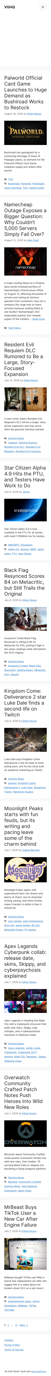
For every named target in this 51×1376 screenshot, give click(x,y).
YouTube (9, 1310)
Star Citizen (24, 553)
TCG (10, 179)
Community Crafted (30, 1181)
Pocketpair (38, 183)
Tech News (14, 328)
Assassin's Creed (18, 665)
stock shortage (12, 187)
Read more (38, 319)
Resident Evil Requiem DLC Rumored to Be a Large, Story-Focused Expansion (23, 359)
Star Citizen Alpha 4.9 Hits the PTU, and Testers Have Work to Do (25, 476)
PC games (30, 929)
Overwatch (10, 1190)
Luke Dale (26, 787)
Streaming (39, 787)
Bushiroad (14, 183)
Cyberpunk (10, 1052)
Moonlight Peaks (13, 929)
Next (24, 1325)
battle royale (33, 1048)
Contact (8, 1340)
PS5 (6, 674)
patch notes (24, 1190)
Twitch (8, 791)
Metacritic (39, 670)
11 (16, 1325)
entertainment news (19, 1301)
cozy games (15, 921)
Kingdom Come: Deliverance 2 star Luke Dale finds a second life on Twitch (25, 703)
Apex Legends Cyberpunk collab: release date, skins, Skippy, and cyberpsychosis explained (25, 961)
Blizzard (12, 1181)
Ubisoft (14, 674)
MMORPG (13, 545)
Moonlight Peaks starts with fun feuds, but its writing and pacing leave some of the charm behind (23, 826)
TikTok (32, 1305)
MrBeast (22, 1305)
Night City (19, 1056)
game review (23, 925)
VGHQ (9, 7)
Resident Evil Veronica (28, 451)
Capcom (12, 442)
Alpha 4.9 (13, 549)
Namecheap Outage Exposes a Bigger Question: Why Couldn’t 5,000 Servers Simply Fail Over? (25, 219)
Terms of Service (13, 1349)
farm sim (9, 925)
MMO (33, 549)
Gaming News (16, 438)
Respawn (31, 1056)
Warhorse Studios (23, 791)
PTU (14, 553)
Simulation (26, 545)
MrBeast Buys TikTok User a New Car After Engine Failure (21, 1216)
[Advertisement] (25, 41)
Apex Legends (16, 1048)
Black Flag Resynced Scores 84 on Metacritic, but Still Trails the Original (24, 582)
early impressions (33, 921)
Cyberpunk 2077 (27, 1052)
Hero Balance (29, 1186)
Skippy (42, 1056)
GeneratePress (38, 1371)
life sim (35, 925)
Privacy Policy (12, 1345)
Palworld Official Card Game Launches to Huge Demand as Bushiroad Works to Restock (25, 92)
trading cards (36, 187)
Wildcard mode (13, 1061)
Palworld (26, 183)
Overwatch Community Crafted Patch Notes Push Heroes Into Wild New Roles (23, 1092)
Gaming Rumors (28, 442)
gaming (24, 549)
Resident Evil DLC (14, 447)
